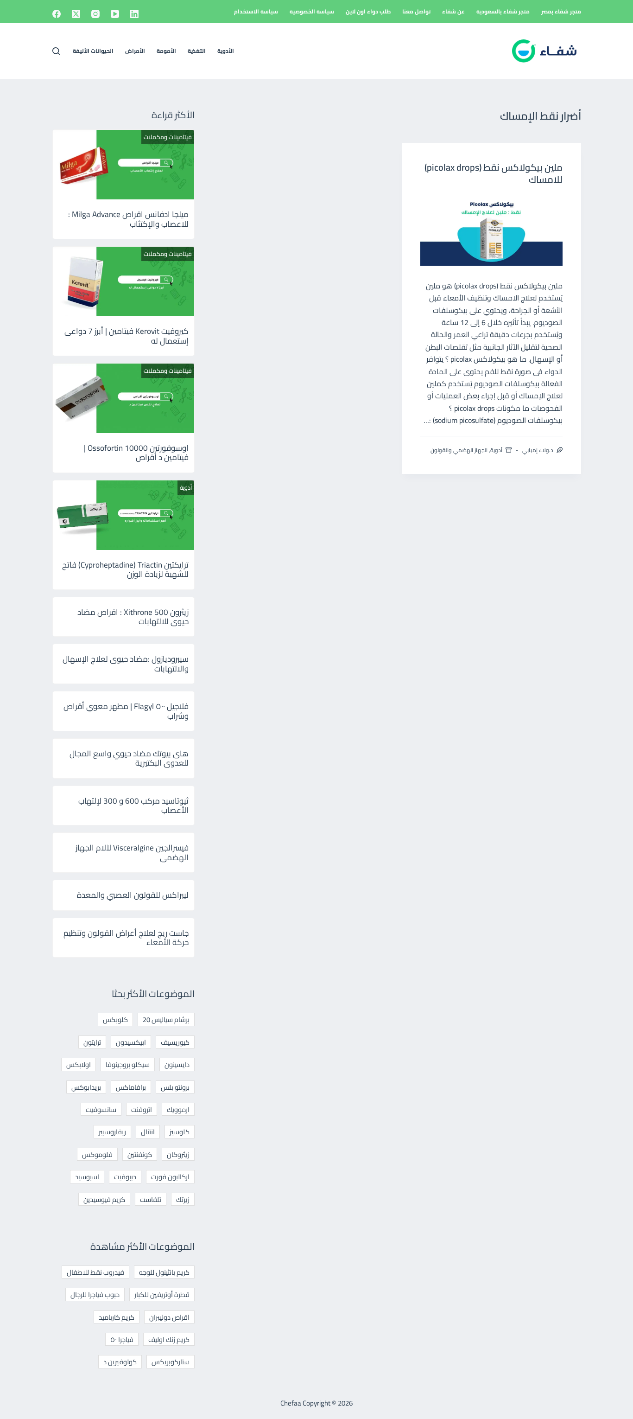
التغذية (197, 50)
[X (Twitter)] (76, 14)
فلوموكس (97, 1154)
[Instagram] (95, 14)
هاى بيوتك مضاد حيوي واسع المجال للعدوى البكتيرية (129, 758)
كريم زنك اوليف (169, 1339)
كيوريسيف (175, 1042)
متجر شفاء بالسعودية (503, 11)
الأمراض (135, 50)
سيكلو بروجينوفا (128, 1064)
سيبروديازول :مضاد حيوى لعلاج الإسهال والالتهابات (126, 664)
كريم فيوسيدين (104, 1199)
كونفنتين (139, 1154)
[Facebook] (56, 14)
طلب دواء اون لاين (368, 11)
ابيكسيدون (131, 1042)
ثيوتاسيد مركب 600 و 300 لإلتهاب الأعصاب (133, 805)
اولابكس (78, 1064)
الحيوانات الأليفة (93, 50)
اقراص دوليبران (169, 1317)
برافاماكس (131, 1087)
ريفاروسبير (112, 1131)
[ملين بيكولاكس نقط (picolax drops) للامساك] (491, 230)
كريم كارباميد (116, 1317)
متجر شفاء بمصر (561, 11)
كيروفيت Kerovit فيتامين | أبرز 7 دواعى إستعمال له (126, 336)
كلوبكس (115, 1019)
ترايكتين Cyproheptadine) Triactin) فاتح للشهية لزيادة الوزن (125, 569)
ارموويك (178, 1109)
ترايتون (92, 1042)
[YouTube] (115, 14)
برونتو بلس (175, 1087)
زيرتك (183, 1199)
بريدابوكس (86, 1087)
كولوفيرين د (120, 1361)
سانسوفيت (101, 1109)
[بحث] (56, 51)
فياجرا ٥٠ (121, 1339)
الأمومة (166, 50)
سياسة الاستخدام (256, 11)
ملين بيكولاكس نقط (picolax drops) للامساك (493, 173)
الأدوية (225, 50)
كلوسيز (180, 1131)
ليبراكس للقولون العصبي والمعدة (133, 895)
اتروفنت (141, 1109)
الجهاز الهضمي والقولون (458, 450)
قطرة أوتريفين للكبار (162, 1294)
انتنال (148, 1131)
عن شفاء (453, 11)
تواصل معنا (416, 11)
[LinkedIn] (134, 14)
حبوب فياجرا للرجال (95, 1294)
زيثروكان (178, 1154)
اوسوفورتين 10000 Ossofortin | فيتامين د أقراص (136, 453)
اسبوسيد (87, 1176)
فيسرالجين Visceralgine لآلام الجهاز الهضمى (132, 852)
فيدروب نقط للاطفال (95, 1272)
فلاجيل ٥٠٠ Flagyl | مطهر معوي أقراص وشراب (126, 711)
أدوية (496, 450)
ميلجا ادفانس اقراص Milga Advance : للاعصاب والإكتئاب (128, 219)
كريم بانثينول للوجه (164, 1272)
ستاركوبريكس (171, 1361)
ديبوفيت (125, 1176)
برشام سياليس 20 (166, 1019)
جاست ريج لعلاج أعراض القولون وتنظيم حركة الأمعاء (126, 938)
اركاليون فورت (170, 1176)
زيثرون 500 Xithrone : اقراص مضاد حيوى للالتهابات (133, 617)
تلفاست (150, 1199)
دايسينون (177, 1064)
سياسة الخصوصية (312, 11)
